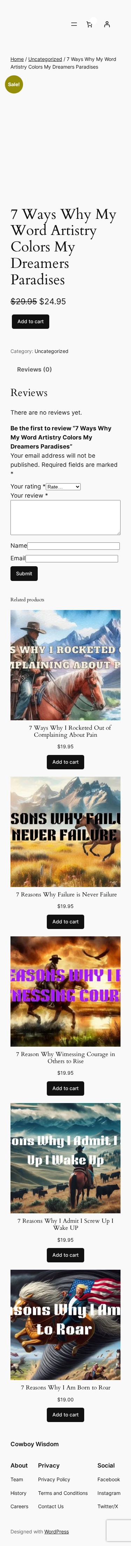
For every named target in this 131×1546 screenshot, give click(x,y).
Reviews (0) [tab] (34, 369)
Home (17, 59)
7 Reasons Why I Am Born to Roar (65, 1387)
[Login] (106, 24)
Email (18, 558)
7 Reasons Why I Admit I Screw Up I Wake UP (65, 1225)
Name (18, 545)
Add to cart (30, 321)
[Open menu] (74, 24)
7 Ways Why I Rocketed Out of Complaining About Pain (65, 732)
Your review (29, 495)
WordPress (56, 1531)
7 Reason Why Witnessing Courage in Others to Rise (65, 1058)
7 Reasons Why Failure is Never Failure (65, 894)
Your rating (28, 486)
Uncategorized (45, 59)
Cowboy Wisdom (34, 1444)
